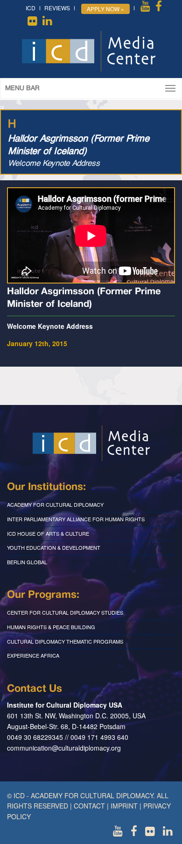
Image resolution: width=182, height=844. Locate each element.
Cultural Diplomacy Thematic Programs (65, 641)
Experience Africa (33, 655)
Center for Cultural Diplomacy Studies (65, 612)
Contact (89, 805)
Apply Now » (105, 9)
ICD (30, 8)
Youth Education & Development (53, 547)
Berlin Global (27, 562)
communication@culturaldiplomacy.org (64, 747)
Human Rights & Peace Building (51, 627)
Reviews (57, 8)
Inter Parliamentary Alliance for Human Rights (76, 519)
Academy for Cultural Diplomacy (55, 504)
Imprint (124, 805)
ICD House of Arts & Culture (48, 533)
